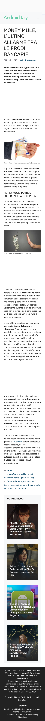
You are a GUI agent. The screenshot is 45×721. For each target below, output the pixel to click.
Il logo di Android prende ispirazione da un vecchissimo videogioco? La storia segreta (22, 609)
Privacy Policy (32, 715)
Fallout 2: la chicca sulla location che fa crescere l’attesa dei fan (22, 570)
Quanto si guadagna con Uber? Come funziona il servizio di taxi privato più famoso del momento (22, 485)
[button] (31, 17)
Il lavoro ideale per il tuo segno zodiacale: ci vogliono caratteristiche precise (22, 650)
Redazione (20, 715)
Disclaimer (22, 717)
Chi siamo (10, 715)
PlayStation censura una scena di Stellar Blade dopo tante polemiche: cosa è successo (21, 529)
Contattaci (22, 700)
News (9, 470)
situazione (17, 441)
